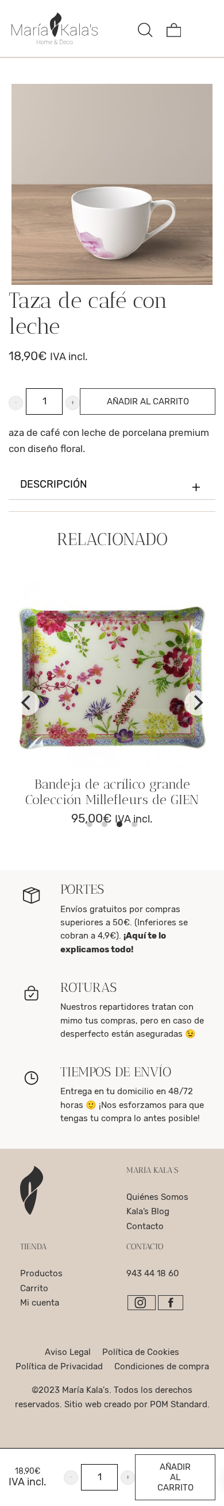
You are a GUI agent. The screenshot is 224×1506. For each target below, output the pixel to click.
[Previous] (27, 703)
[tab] (112, 485)
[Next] (197, 703)
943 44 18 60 (152, 1273)
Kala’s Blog (147, 1211)
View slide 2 (104, 824)
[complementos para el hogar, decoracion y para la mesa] (70, 28)
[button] (16, 403)
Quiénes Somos (157, 1197)
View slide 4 (134, 824)
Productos (41, 1273)
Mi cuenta (39, 1303)
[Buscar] (145, 28)
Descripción (53, 484)
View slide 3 (119, 824)
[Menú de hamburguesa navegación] (202, 28)
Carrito (34, 1288)
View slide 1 (89, 824)
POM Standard (178, 1404)
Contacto (145, 1226)
